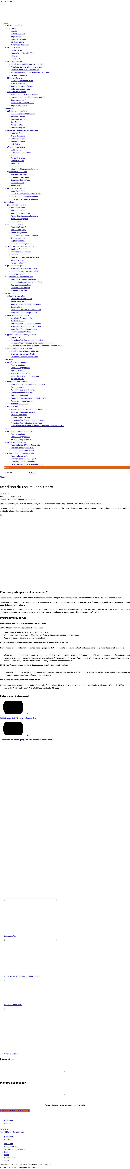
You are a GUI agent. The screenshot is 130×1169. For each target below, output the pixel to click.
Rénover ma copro (16, 224)
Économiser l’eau (17, 183)
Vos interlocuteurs (18, 208)
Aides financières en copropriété (24, 268)
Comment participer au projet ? (23, 459)
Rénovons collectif (18, 100)
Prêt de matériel (17, 185)
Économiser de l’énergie (20, 288)
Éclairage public (17, 387)
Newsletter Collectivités (20, 373)
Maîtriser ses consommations (21, 277)
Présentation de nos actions (20, 431)
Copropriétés (9, 202)
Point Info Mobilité (18, 117)
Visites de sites (17, 125)
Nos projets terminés (17, 92)
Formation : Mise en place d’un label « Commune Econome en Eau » (37, 346)
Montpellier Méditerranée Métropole (18, 1075)
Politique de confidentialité (14, 1149)
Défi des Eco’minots (19, 415)
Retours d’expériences (19, 404)
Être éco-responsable (19, 75)
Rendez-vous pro (17, 301)
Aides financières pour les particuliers (26, 310)
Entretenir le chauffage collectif (23, 279)
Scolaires (7, 428)
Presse (6, 1155)
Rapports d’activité (18, 39)
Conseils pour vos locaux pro (21, 348)
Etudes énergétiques (19, 232)
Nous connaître (15, 25)
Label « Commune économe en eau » (25, 376)
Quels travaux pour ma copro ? (21, 246)
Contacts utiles (17, 221)
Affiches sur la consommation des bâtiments (28, 409)
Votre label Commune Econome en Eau (26, 67)
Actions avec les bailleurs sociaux (24, 94)
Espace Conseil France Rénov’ (23, 114)
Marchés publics (10, 1157)
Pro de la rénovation (17, 296)
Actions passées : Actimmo (21, 332)
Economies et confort (18, 172)
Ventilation (15, 163)
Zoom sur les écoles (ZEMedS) (23, 103)
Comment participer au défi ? (22, 448)
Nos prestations (15, 78)
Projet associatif (17, 37)
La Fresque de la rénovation (22, 81)
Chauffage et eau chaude (21, 152)
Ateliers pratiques (18, 128)
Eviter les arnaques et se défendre (24, 199)
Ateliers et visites (17, 210)
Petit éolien (15, 144)
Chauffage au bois (18, 139)
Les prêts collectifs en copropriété (24, 271)
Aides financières (17, 191)
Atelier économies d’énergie (22, 86)
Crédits (6, 1152)
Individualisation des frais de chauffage (26, 282)
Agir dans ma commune (18, 381)
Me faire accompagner (20, 244)
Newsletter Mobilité (18, 119)
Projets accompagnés (19, 219)
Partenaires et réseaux (20, 45)
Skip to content (6, 1)
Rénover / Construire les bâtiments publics (28, 384)
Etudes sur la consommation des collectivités (29, 398)
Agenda (14, 31)
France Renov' (7, 1098)
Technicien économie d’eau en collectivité (27, 64)
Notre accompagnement (20, 368)
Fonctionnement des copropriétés (24, 235)
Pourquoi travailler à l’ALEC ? (22, 53)
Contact (7, 467)
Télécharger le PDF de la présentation (18, 718)
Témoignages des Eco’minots (22, 450)
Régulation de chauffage (20, 180)
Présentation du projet (19, 456)
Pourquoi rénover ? (18, 227)
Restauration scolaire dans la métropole (27, 464)
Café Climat (15, 122)
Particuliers (8, 108)
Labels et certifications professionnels (26, 194)
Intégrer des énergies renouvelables (23, 130)
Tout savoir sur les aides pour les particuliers (21, 976)
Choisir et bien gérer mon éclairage (25, 351)
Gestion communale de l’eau (22, 393)
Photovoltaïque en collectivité (23, 390)
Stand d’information (18, 83)
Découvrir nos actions (18, 111)
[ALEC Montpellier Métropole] (5, 18)
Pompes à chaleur (18, 141)
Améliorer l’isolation (19, 249)
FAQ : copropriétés (18, 241)
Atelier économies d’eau (20, 89)
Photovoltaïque (17, 133)
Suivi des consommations (21, 285)
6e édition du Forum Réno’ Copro (26, 486)
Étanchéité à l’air (17, 161)
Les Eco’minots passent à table (21, 453)
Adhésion (14, 56)
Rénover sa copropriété (13, 1005)
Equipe (13, 28)
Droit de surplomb (18, 238)
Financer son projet (17, 188)
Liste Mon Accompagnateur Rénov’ (25, 197)
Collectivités (9, 359)
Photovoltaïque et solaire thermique (25, 257)
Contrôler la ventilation (20, 255)
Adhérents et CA (17, 42)
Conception (15, 166)
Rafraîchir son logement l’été (22, 174)
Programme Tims (17, 337)
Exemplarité (15, 59)
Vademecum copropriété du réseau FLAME (28, 97)
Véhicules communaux (20, 395)
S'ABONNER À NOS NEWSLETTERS (16, 1110)
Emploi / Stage (16, 50)
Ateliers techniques (18, 370)
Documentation (17, 307)
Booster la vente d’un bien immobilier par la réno (30, 72)
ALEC (6, 23)
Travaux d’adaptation (19, 263)
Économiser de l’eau (19, 290)
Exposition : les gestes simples (23, 412)
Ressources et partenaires (21, 439)
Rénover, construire (17, 147)
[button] (4, 470)
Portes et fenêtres (18, 158)
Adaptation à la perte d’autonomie (24, 169)
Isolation (14, 155)
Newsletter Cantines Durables (23, 462)
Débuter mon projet (18, 230)
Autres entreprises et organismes (22, 335)
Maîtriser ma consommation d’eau (24, 357)
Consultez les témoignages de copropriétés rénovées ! (26, 739)
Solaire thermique (18, 136)
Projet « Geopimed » (19, 105)
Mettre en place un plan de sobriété (25, 70)
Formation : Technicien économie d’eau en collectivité (32, 343)
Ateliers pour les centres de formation (26, 304)
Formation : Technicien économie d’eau (26, 423)
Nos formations (15, 61)
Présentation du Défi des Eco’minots (25, 445)
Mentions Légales (11, 1146)
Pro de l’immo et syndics (19, 315)
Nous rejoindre (15, 48)
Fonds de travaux (17, 274)
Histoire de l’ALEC (18, 34)
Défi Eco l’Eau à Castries (20, 417)
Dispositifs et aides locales (21, 401)
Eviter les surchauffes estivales (23, 354)
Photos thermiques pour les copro (24, 216)
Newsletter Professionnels (21, 299)
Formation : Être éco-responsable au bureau (28, 340)
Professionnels (9, 293)
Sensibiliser (14, 406)
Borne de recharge (18, 260)
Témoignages (16, 150)
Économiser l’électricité (20, 177)
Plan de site (8, 1144)
